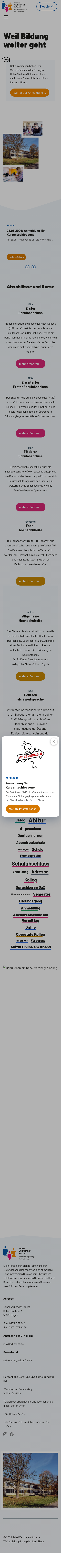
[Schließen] (53, 741)
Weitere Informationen (22, 808)
